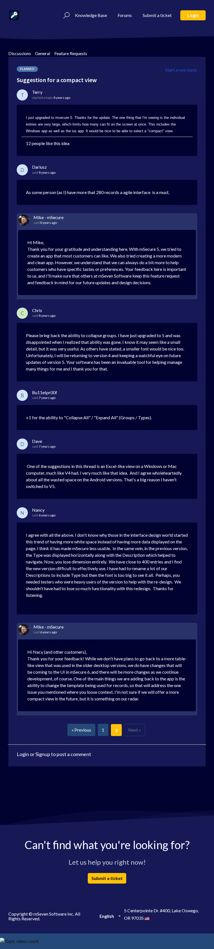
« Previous (81, 729)
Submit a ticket (157, 15)
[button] (66, 15)
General (42, 53)
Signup (42, 754)
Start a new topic (181, 69)
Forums (125, 15)
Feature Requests (70, 53)
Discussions (19, 53)
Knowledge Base (91, 15)
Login (193, 15)
